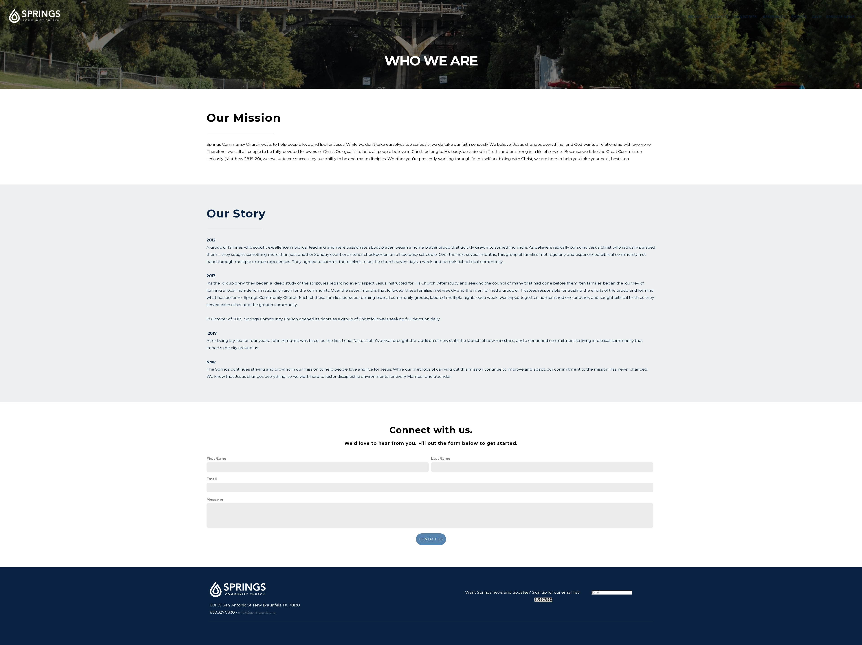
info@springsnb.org (256, 612)
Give (816, 16)
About (695, 16)
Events (799, 16)
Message (215, 499)
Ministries (746, 16)
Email (212, 479)
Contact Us (431, 539)
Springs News (840, 16)
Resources (774, 16)
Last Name (441, 458)
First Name (216, 458)
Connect (718, 16)
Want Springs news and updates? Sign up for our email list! (522, 592)
